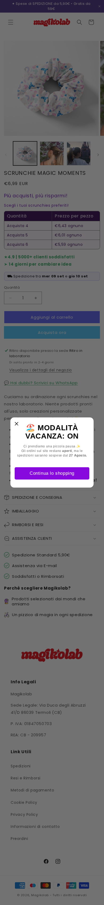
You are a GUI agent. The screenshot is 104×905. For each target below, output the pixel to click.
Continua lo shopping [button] (52, 473)
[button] (16, 423)
